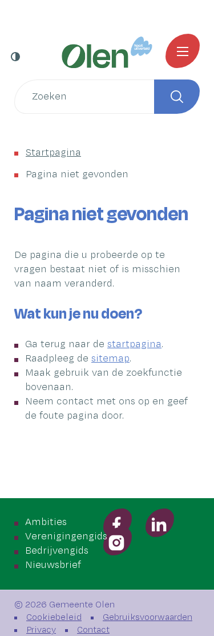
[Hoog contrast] (16, 56)
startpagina (134, 344)
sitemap (110, 358)
